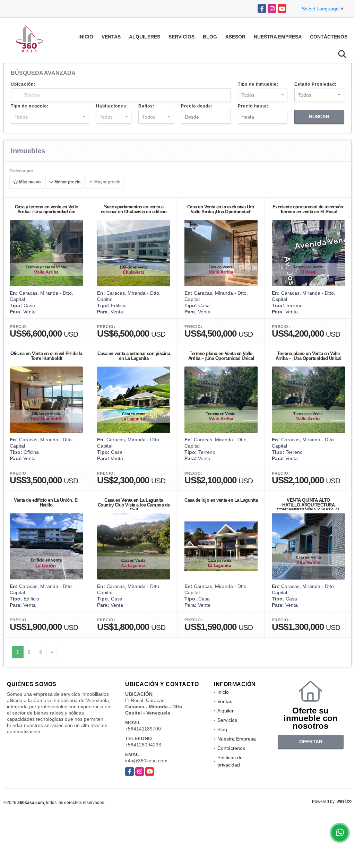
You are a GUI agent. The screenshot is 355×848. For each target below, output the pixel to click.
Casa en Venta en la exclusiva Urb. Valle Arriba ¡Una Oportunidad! (221, 209)
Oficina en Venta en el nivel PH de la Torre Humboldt (46, 356)
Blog (210, 37)
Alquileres (144, 37)
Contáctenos (328, 37)
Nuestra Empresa (278, 37)
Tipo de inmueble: (258, 84)
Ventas (111, 37)
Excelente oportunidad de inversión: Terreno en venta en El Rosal (308, 209)
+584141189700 (143, 729)
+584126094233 (143, 744)
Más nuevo (29, 182)
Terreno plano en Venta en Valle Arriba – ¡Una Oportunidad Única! (221, 356)
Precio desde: (197, 106)
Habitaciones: (112, 106)
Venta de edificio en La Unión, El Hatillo (46, 502)
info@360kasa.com (146, 760)
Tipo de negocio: (30, 106)
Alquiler (225, 710)
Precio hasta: (253, 106)
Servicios (181, 37)
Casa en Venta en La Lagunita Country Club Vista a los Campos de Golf (134, 504)
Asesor (235, 37)
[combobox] (263, 95)
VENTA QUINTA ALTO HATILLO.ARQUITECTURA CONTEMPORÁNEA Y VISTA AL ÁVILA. (308, 507)
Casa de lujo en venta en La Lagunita (221, 500)
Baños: (146, 106)
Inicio (85, 37)
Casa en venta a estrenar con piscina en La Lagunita (133, 356)
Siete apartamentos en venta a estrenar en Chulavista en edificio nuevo (134, 211)
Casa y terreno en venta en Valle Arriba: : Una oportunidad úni (46, 209)
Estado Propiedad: (315, 84)
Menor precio (66, 182)
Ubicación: (23, 84)
